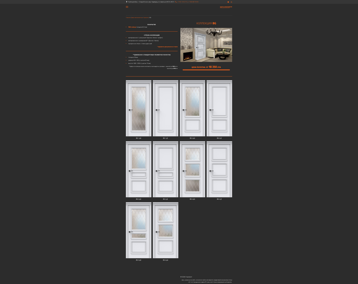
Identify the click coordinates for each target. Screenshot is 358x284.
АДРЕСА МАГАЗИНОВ (226, 7)
